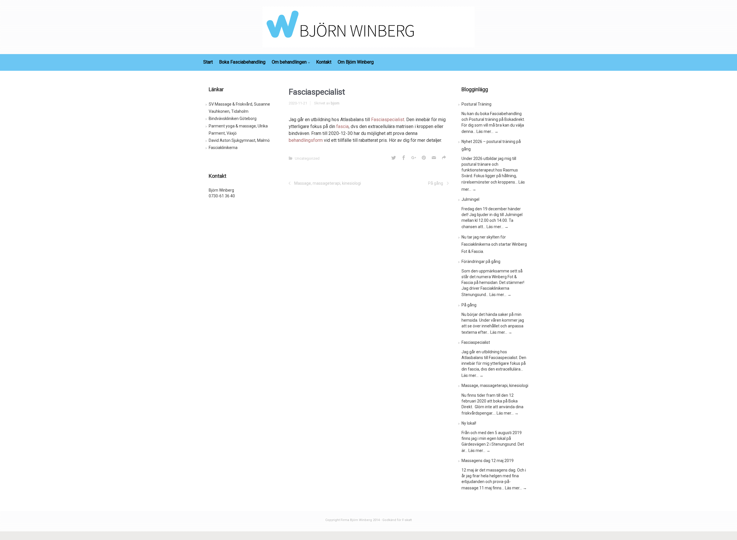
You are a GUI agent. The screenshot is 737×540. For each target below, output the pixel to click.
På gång (435, 183)
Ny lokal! (468, 423)
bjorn (335, 103)
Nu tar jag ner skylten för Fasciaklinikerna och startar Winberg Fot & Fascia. (494, 244)
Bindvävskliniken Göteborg (233, 118)
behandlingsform (306, 140)
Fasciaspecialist (387, 119)
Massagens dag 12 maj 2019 (487, 460)
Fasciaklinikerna (223, 147)
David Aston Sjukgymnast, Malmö (239, 140)
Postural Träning (476, 104)
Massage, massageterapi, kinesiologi (327, 183)
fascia (342, 126)
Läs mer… (487, 131)
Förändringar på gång (480, 261)
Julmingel (470, 199)
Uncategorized (307, 158)
